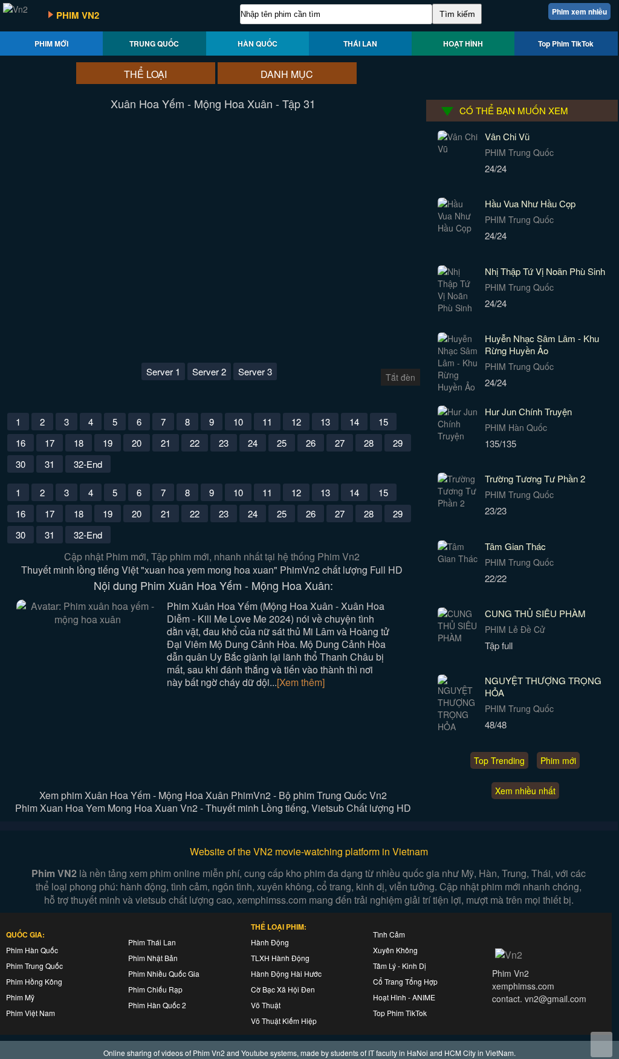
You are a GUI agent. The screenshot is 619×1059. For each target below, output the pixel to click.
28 (369, 442)
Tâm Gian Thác (515, 546)
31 (49, 464)
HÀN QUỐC (257, 43)
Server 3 (255, 371)
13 (325, 421)
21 (165, 442)
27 (340, 442)
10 (238, 421)
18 (78, 442)
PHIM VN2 (77, 15)
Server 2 (209, 371)
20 (136, 442)
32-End (88, 464)
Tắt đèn (400, 377)
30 (20, 464)
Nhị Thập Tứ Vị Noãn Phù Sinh (545, 271)
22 (194, 442)
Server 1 (163, 371)
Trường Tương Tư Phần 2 (535, 478)
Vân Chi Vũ (507, 136)
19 (107, 442)
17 (49, 442)
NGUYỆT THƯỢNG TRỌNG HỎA (543, 686)
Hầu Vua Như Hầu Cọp (530, 203)
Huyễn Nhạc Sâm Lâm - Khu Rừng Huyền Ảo (542, 344)
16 (20, 442)
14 (354, 421)
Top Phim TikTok (566, 43)
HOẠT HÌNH (463, 43)
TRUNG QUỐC (154, 43)
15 (383, 421)
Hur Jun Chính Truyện (528, 411)
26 (311, 442)
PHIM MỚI (51, 43)
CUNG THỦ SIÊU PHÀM (535, 613)
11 (267, 421)
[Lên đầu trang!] (601, 1044)
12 (296, 421)
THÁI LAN (360, 43)
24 (253, 442)
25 (282, 442)
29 (398, 442)
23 (223, 442)
